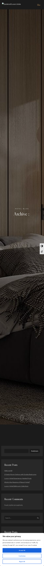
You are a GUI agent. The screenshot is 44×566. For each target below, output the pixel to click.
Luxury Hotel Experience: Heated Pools (17, 478)
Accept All (22, 550)
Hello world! (8, 471)
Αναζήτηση (34, 451)
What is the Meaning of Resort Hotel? (17, 482)
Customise (22, 556)
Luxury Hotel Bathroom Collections (16, 486)
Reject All (22, 561)
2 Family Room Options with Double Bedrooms (20, 474)
